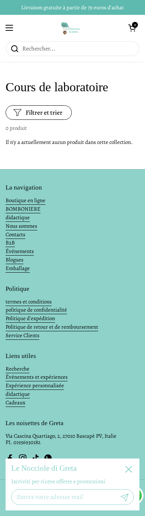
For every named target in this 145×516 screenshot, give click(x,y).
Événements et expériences (37, 377)
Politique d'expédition (30, 318)
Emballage (18, 268)
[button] (132, 27)
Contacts (15, 234)
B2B (10, 242)
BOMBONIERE (23, 209)
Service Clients (22, 335)
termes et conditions (29, 301)
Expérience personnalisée (35, 385)
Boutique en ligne (25, 200)
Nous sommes (21, 226)
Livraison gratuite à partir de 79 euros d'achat (72, 7)
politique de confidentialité (36, 309)
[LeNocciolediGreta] (70, 27)
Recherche (17, 368)
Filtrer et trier (44, 112)
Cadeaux (15, 402)
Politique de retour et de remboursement (52, 327)
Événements (20, 251)
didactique (18, 217)
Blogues (14, 259)
